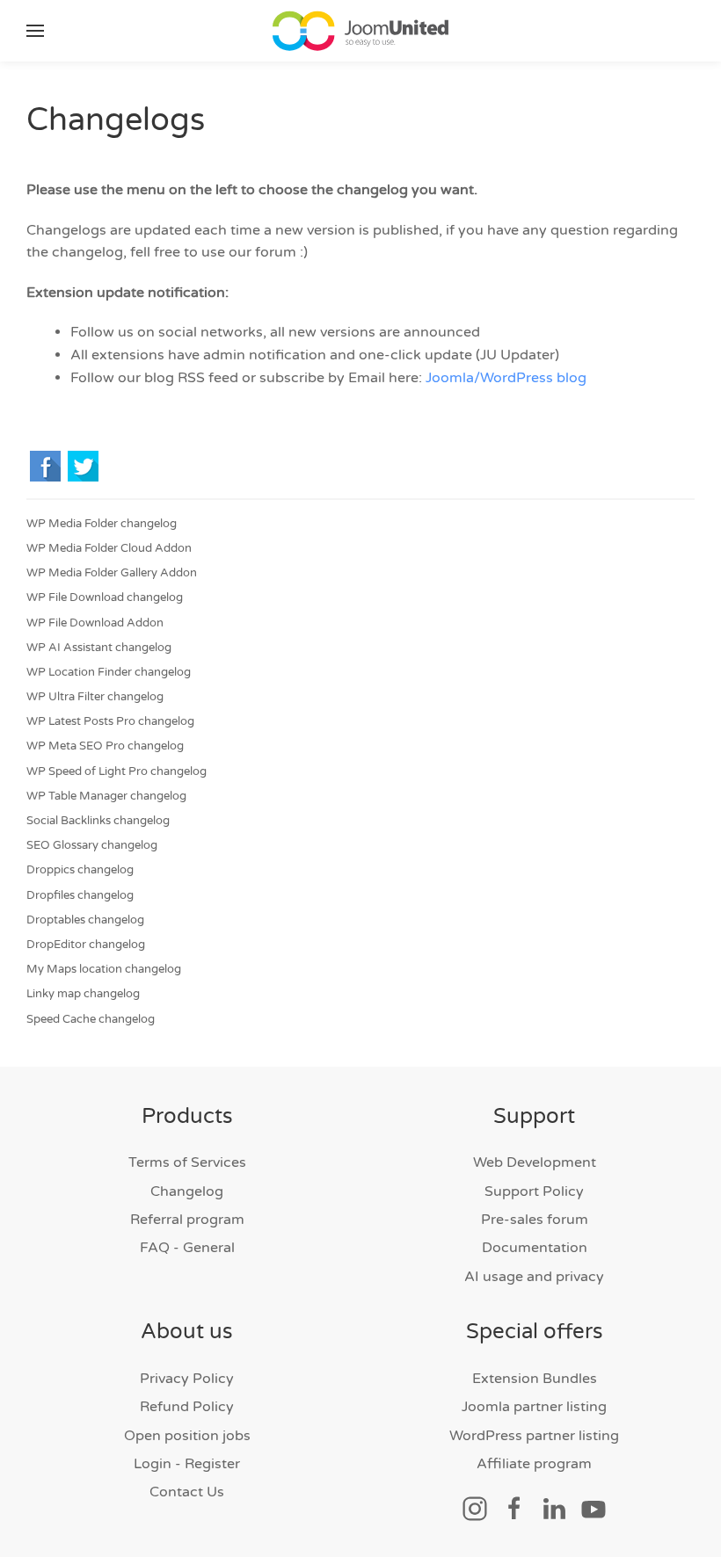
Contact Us (186, 1492)
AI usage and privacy (534, 1276)
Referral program (187, 1219)
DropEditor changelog (85, 945)
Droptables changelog (85, 920)
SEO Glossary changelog (91, 845)
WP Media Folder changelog (101, 524)
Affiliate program (534, 1464)
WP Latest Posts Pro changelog (110, 721)
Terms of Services (187, 1162)
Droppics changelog (80, 870)
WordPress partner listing (534, 1436)
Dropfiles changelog (80, 895)
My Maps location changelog (103, 969)
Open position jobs (187, 1436)
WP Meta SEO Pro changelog (105, 746)
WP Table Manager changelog (106, 796)
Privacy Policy (187, 1378)
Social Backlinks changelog (98, 821)
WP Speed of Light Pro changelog (116, 771)
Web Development (534, 1162)
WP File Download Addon (95, 623)
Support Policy (534, 1191)
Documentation (534, 1247)
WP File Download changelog (104, 597)
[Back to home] (360, 31)
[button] (35, 31)
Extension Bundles (534, 1378)
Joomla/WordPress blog (506, 378)
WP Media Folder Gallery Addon (111, 573)
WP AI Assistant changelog (98, 648)
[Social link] (475, 1508)
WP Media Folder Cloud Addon (109, 548)
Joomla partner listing (534, 1407)
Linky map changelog (83, 994)
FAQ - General (187, 1247)
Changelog (186, 1191)
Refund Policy (187, 1407)
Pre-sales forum (534, 1219)
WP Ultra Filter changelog (95, 697)
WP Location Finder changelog (108, 672)
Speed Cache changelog (90, 1019)
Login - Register (187, 1464)
